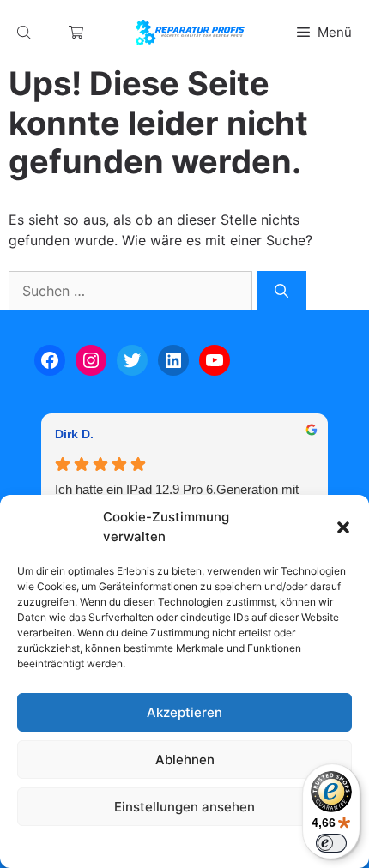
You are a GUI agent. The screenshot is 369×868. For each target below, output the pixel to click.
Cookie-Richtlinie (97, 846)
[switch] (331, 843)
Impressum (289, 846)
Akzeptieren (184, 712)
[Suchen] (281, 290)
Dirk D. (74, 434)
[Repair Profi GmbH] (190, 32)
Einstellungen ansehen (184, 807)
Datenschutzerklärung (201, 846)
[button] (343, 527)
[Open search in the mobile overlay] (25, 32)
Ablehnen (185, 759)
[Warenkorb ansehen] (75, 32)
